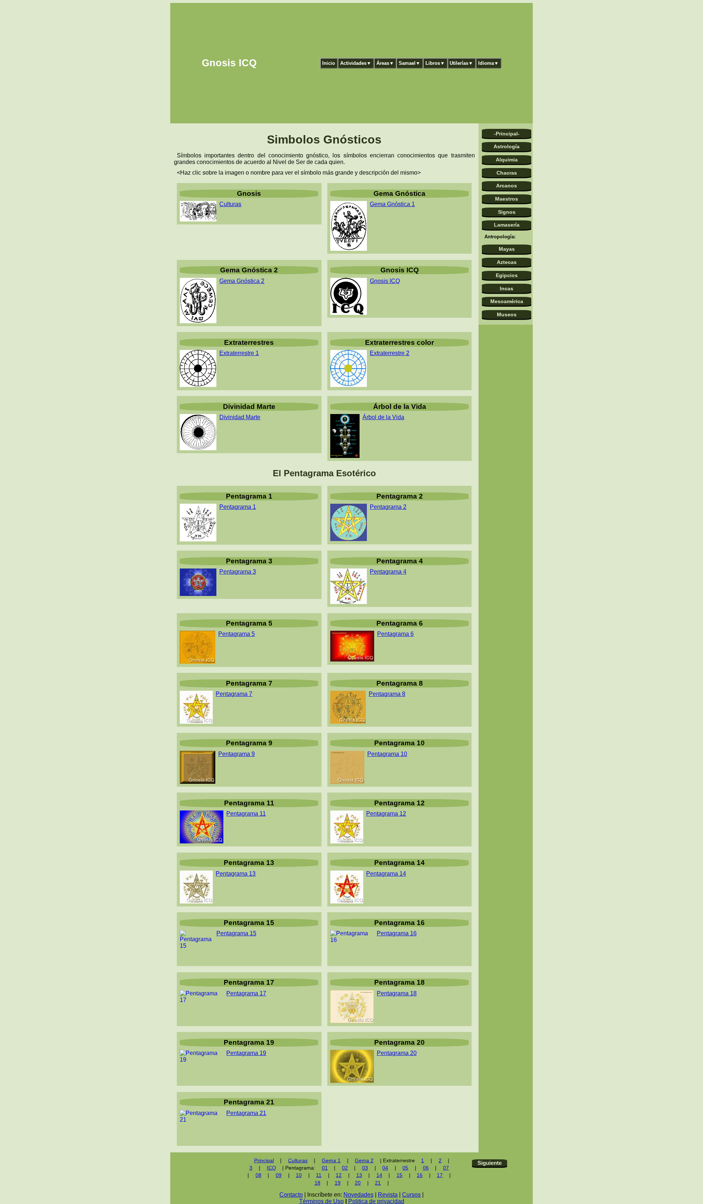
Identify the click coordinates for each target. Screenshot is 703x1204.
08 (258, 1175)
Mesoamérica (506, 301)
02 (345, 1168)
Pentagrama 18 (397, 993)
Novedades (358, 1195)
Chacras (506, 173)
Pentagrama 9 (236, 754)
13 (359, 1175)
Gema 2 (364, 1160)
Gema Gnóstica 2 (241, 281)
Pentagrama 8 (387, 694)
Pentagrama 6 (395, 634)
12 (339, 1175)
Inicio (328, 63)
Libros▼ (435, 63)
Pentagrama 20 (397, 1053)
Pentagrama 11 (246, 813)
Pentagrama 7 (234, 694)
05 (405, 1168)
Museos (507, 314)
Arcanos (506, 186)
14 (379, 1175)
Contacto (291, 1195)
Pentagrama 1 (237, 507)
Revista (388, 1195)
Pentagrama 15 (236, 933)
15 (399, 1175)
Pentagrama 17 (246, 993)
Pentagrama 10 (387, 754)
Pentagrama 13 (236, 874)
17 (440, 1175)
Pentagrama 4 (388, 572)
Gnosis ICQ (385, 281)
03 (365, 1168)
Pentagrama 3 (237, 572)
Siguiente (489, 1163)
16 (420, 1175)
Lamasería (507, 225)
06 (426, 1168)
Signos (507, 212)
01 (325, 1168)
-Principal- (507, 134)
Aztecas (507, 262)
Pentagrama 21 (246, 1113)
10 (299, 1175)
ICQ (271, 1168)
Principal (264, 1160)
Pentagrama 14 (386, 874)
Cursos (411, 1195)
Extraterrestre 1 (239, 353)
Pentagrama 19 (246, 1053)
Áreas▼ (385, 63)
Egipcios (507, 275)
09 (279, 1175)
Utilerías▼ (461, 63)
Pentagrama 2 (388, 507)
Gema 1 (331, 1160)
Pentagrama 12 (386, 813)
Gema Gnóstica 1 (392, 204)
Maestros (506, 199)
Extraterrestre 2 (389, 353)
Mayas (507, 249)
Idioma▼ (488, 63)
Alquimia (507, 160)
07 (446, 1168)
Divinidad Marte (239, 417)
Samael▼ (409, 63)
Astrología (507, 146)
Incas (506, 288)
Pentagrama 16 (397, 933)
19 (338, 1183)
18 (317, 1183)
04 (385, 1168)
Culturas (230, 204)
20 (358, 1183)
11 (318, 1175)
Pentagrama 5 (236, 634)
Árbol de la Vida (383, 417)
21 (378, 1183)
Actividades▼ (355, 63)
